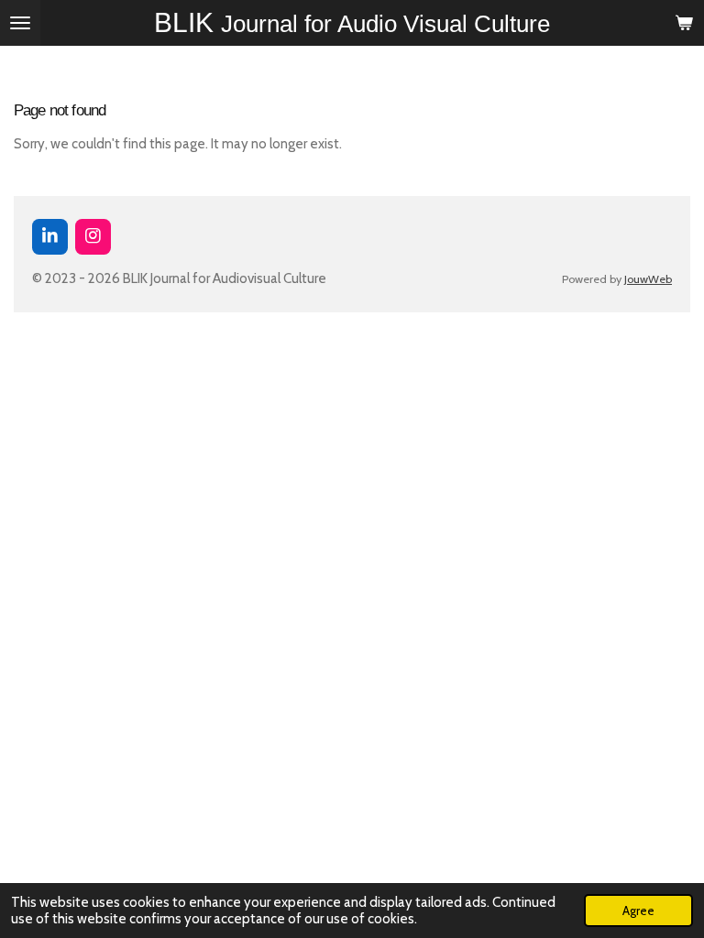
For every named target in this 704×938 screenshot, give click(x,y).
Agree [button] (638, 910)
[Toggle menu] (20, 23)
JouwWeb (648, 279)
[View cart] (684, 23)
